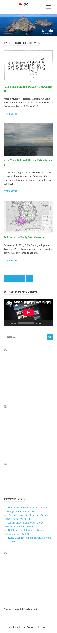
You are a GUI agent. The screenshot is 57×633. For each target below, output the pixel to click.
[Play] (8, 323)
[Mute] (44, 323)
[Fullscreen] (49, 323)
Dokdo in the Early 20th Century (24, 237)
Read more (10, 114)
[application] (28, 312)
